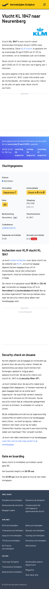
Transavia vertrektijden (12, 530)
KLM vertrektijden (10, 525)
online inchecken (18, 260)
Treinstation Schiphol (12, 567)
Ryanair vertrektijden (35, 530)
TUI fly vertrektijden (11, 540)
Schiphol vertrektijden (12, 500)
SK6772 (12, 228)
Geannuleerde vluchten (12, 505)
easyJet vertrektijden (12, 535)
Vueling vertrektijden (35, 535)
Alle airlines (31, 545)
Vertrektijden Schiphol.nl (17, 584)
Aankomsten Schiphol (12, 572)
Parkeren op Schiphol (35, 500)
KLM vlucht (27, 48)
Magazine (30, 570)
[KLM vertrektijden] (40, 32)
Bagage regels (8, 510)
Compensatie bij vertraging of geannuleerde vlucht (35, 508)
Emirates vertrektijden (36, 540)
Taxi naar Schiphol (10, 561)
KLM (19, 263)
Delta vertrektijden (34, 525)
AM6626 (5, 228)
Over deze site (32, 575)
